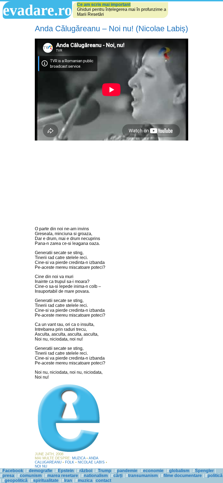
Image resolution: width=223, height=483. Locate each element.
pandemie (127, 470)
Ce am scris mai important (104, 4)
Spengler (204, 470)
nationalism (96, 475)
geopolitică (16, 480)
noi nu (41, 466)
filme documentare (182, 475)
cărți (117, 475)
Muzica (78, 458)
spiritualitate (45, 480)
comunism (31, 475)
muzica (85, 480)
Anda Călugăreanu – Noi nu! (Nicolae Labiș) (111, 28)
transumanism (143, 475)
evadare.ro (37, 10)
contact (103, 480)
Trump (104, 470)
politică (214, 475)
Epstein (66, 470)
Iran (68, 480)
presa (8, 475)
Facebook (12, 470)
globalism (179, 470)
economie (153, 470)
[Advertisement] (111, 184)
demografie (40, 470)
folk (69, 462)
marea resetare (62, 475)
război (85, 470)
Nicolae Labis (91, 462)
